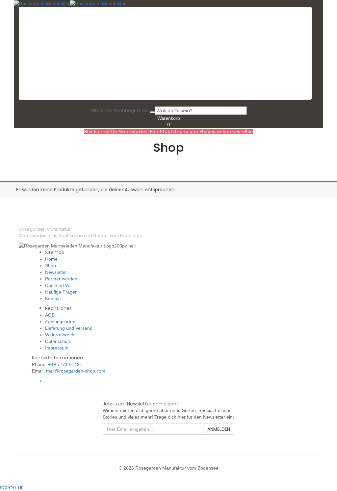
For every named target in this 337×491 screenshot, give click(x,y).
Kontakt (53, 298)
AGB (50, 315)
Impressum (56, 347)
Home (51, 259)
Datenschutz (58, 341)
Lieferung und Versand (68, 328)
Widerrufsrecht (60, 334)
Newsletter (56, 272)
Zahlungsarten (60, 321)
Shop (50, 265)
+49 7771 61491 (65, 364)
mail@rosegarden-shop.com (75, 371)
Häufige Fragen (61, 292)
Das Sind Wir (58, 285)
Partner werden (61, 278)
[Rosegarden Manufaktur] (42, 3)
